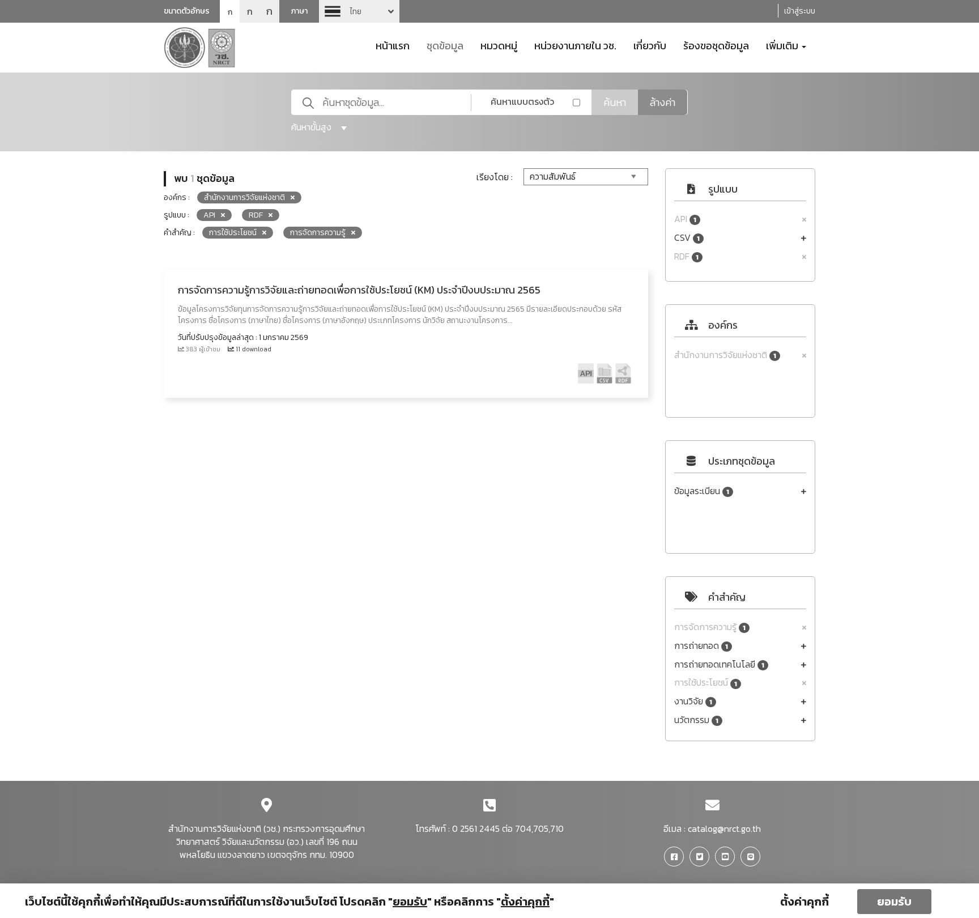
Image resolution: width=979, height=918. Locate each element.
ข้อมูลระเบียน (701, 491)
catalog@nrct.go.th (724, 828)
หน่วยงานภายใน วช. (575, 45)
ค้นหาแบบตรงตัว (522, 101)
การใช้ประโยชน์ (705, 682)
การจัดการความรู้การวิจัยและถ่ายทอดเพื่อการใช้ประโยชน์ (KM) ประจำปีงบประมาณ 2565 (359, 290)
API (685, 219)
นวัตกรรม (696, 719)
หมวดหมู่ (498, 45)
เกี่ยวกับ (649, 45)
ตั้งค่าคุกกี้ (804, 901)
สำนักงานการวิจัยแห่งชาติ (725, 355)
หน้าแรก (393, 45)
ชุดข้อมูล (445, 45)
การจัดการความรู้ (710, 627)
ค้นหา (614, 102)
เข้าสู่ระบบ (799, 11)
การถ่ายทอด (701, 645)
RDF (686, 256)
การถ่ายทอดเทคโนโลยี (719, 664)
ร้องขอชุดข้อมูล (716, 45)
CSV (687, 237)
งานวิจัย (693, 701)
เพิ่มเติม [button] (783, 45)
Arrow (359, 11)
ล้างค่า (662, 102)
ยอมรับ (894, 901)
